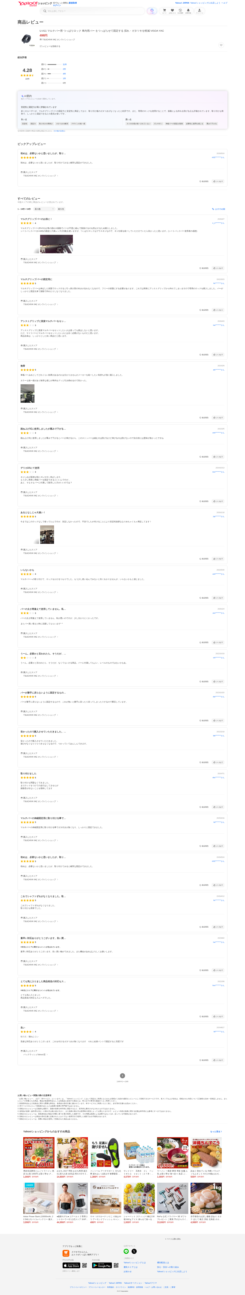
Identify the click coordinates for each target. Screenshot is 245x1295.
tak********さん (218, 736)
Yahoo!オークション (133, 1283)
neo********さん (218, 472)
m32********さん (218, 157)
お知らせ (128, 1271)
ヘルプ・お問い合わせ (153, 1287)
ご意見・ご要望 (169, 1287)
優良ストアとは (131, 1267)
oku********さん (218, 778)
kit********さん (219, 1032)
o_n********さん (218, 223)
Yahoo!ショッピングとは (135, 1262)
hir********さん (218, 283)
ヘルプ (224, 3)
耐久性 (61, 209)
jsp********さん (218, 516)
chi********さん (218, 658)
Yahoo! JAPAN (182, 3)
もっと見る (215, 1131)
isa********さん (218, 942)
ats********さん (218, 370)
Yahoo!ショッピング (97, 1283)
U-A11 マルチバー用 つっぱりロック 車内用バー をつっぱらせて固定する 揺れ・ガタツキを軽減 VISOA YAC (102, 30)
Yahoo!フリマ (151, 1283)
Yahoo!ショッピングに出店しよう (205, 3)
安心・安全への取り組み (168, 1267)
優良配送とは (163, 1262)
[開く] (56, 244)
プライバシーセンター (96, 1287)
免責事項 (131, 1287)
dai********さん (218, 697)
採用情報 (139, 1287)
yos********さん (218, 613)
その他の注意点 (59, 131)
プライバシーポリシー (78, 1287)
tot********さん (219, 822)
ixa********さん (218, 325)
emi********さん (218, 433)
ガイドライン (121, 1287)
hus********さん (218, 985)
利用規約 (110, 1287)
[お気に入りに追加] (221, 45)
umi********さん (218, 574)
